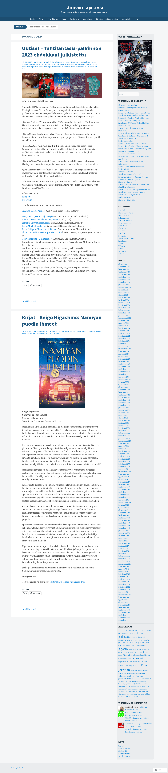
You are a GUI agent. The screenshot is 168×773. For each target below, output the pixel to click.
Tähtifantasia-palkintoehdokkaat (51, 67)
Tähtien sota (133, 670)
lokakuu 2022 (123, 382)
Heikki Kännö (130, 640)
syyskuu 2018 (123, 508)
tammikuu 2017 (124, 559)
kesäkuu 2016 (123, 577)
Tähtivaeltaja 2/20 (123, 686)
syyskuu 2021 (123, 415)
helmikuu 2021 (124, 433)
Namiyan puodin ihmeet (68, 64)
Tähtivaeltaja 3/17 (123, 689)
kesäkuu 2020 (123, 454)
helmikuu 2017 (124, 556)
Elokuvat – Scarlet (125, 172)
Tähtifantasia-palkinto (30, 67)
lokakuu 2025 (123, 290)
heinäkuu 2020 (124, 451)
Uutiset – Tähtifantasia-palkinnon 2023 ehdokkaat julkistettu (61, 51)
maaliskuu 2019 (124, 492)
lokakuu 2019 (123, 474)
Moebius (135, 649)
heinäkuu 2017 (124, 543)
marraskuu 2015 (124, 595)
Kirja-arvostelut (42, 331)
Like (127, 649)
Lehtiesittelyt (87, 19)
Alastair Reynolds (122, 631)
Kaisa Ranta (130, 645)
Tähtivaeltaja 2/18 (133, 684)
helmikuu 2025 (124, 310)
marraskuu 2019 (124, 472)
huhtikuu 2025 (124, 305)
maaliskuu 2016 (124, 584)
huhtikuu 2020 (124, 459)
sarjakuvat (137, 658)
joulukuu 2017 (124, 531)
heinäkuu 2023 (124, 359)
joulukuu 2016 (124, 561)
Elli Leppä (139, 633)
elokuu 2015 (123, 602)
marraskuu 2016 (124, 564)
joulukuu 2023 (124, 346)
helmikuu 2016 (124, 587)
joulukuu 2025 (124, 285)
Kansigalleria (74, 19)
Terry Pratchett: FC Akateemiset (37, 239)
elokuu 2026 (123, 264)
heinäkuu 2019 (124, 482)
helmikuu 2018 (124, 526)
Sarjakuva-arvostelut (126, 238)
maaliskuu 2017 (124, 554)
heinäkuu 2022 (124, 390)
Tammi (94, 64)
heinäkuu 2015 (124, 605)
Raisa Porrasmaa (28, 333)
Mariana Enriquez (28, 64)
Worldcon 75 (123, 251)
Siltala (138, 661)
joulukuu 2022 (124, 377)
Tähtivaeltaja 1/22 (133, 681)
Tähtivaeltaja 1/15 (146, 679)
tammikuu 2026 (124, 282)
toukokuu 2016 (124, 579)
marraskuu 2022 (124, 380)
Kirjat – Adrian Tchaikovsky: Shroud (132, 144)
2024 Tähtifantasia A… (133, 729)
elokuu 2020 (123, 449)
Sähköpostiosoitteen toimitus (107, 19)
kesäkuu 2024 (123, 331)
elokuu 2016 (123, 572)
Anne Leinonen (141, 631)
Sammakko (128, 659)
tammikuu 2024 (124, 344)
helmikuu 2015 (124, 618)
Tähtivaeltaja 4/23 (135, 694)
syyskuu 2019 (123, 477)
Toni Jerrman (55, 333)
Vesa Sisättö (121, 697)
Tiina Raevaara (136, 666)
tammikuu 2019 (124, 497)
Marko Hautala (53, 64)
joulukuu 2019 (124, 469)
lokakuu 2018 (123, 505)
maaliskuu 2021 (124, 431)
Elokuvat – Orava (125, 182)
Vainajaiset (80, 67)
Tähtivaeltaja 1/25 (123, 684)
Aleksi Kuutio (132, 631)
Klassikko (122, 228)
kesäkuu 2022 (123, 392)
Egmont (132, 633)
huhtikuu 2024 (124, 336)
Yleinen (121, 254)
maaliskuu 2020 (124, 461)
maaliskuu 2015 (124, 615)
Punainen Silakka (84, 64)
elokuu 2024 (123, 326)
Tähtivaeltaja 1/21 (123, 681)
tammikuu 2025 (124, 313)
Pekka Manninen (132, 652)
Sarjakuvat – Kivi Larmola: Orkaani (131, 192)
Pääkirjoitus (127, 655)
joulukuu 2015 (124, 592)
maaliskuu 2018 (124, 523)
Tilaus (63, 19)
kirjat (80, 62)
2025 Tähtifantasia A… (133, 718)
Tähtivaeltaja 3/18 (132, 689)
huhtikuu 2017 (124, 551)
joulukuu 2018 (124, 500)
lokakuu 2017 (123, 536)
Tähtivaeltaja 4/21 (123, 694)
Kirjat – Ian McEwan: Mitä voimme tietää (134, 113)
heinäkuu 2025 (124, 298)
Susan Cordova (130, 713)
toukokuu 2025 (124, 303)
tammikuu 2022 (124, 405)
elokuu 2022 (123, 387)
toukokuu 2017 (124, 549)
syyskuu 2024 (123, 323)
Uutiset (39, 62)
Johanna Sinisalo (122, 643)
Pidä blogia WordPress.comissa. (21, 768)
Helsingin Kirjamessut (140, 640)
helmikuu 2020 (124, 464)
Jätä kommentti (30, 301)
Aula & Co (50, 62)
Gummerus (122, 640)
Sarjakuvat (122, 241)
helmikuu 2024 (124, 341)
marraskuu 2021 (124, 410)
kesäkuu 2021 (123, 423)
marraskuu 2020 (124, 441)
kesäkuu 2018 (123, 515)
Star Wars (144, 662)
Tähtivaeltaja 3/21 (123, 691)
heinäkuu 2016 (124, 574)
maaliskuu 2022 (124, 400)
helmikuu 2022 (124, 403)
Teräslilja (129, 666)
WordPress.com (124, 756)
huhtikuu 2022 (124, 397)
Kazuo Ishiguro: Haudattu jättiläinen (39, 229)
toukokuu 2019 (124, 487)
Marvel (131, 649)
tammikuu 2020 (124, 467)
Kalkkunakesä (123, 218)
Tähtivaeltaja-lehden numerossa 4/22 (67, 582)
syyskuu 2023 (123, 354)
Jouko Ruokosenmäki (132, 643)
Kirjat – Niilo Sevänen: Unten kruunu (133, 146)
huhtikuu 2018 (124, 520)
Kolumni (121, 231)
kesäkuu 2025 (123, 300)
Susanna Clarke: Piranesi (33, 211)
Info (136, 19)
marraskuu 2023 (124, 349)
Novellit (121, 233)
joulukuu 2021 (124, 408)
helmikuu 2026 (124, 280)
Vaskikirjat (147, 694)
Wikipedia (27, 197)
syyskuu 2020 (123, 446)
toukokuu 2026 (124, 272)
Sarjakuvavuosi (123, 662)
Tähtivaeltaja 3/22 (133, 691)
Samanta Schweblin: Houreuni (36, 223)
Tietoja (41, 19)
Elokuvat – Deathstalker (127, 105)
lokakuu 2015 (123, 597)
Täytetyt (67, 67)
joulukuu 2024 (124, 315)
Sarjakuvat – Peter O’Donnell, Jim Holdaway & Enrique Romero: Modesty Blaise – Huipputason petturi (133, 177)
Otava (125, 652)
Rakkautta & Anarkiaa (140, 655)
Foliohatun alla (124, 215)
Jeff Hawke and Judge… (134, 724)
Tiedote (121, 244)
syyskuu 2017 (123, 538)
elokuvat (123, 636)
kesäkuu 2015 (123, 607)
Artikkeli (121, 210)
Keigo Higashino (72, 62)
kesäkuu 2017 (123, 546)
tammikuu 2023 (124, 374)
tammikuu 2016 (124, 590)
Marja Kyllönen (41, 64)
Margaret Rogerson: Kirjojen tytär (38, 216)
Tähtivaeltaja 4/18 (143, 691)
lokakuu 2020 (123, 443)
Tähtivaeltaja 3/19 (142, 689)
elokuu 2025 (123, 295)
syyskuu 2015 (123, 600)
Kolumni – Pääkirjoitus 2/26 (129, 154)
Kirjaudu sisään (124, 749)
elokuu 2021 (123, 418)
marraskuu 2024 (124, 318)
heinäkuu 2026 (124, 267)
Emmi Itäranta (133, 637)
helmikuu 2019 (124, 495)
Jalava (148, 640)
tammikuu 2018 (124, 528)
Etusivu (32, 19)
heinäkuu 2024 (124, 328)
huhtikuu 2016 (124, 582)
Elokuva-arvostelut (125, 213)
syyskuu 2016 (123, 569)
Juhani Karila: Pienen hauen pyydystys (40, 219)
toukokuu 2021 (124, 426)
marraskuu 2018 (124, 502)
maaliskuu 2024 (124, 338)
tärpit (142, 694)
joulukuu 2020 (124, 438)
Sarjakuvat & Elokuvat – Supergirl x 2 (133, 136)
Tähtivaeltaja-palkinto (126, 676)
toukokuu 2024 (124, 333)
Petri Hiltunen (142, 652)
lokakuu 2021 (123, 413)
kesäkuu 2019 (123, 485)
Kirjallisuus (122, 226)
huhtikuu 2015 (124, 613)
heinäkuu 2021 (124, 421)
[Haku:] (128, 94)
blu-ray (123, 633)
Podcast (120, 655)
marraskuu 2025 (124, 287)
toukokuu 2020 (124, 456)
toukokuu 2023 (124, 364)
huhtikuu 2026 (124, 275)
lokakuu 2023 (123, 351)
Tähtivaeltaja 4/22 (42, 333)
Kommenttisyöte (124, 754)
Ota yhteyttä (53, 19)
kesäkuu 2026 (123, 269)
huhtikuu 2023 (124, 367)
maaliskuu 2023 (124, 369)
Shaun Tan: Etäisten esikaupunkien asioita (42, 232)
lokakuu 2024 (123, 321)
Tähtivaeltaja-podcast (135, 679)
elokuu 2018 (123, 510)
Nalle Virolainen (143, 649)
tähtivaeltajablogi (84, 8)
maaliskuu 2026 (124, 277)
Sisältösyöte (123, 751)
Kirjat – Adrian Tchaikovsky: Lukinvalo (133, 133)
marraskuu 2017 (124, 533)
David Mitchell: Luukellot (33, 226)
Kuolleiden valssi (89, 62)
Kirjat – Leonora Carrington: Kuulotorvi (134, 190)
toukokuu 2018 (124, 518)
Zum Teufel (134, 697)
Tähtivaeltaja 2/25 (145, 686)
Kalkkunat (139, 645)
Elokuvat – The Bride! (126, 200)
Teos (73, 67)
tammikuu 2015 (124, 620)
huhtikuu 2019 (124, 490)
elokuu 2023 (123, 356)
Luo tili (121, 746)
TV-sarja (121, 246)
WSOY (87, 67)
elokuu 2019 (123, 479)
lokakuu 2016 (123, 566)
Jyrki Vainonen (60, 62)
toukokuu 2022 (124, 395)
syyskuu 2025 (123, 292)
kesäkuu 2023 (123, 362)
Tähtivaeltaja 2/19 (142, 684)
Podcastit (122, 236)
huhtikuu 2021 (124, 428)
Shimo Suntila (133, 661)
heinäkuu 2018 (124, 513)
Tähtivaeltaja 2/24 (133, 686)
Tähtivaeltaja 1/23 (144, 681)
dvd (127, 633)
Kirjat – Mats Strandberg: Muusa (130, 121)
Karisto (144, 645)
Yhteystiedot (126, 19)
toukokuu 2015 (124, 610)
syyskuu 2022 (123, 385)
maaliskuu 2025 (124, 308)
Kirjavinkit (27, 200)
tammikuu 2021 (124, 436)
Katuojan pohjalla (125, 221)
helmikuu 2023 (124, 372)
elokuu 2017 (123, 541)
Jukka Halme (141, 643)
